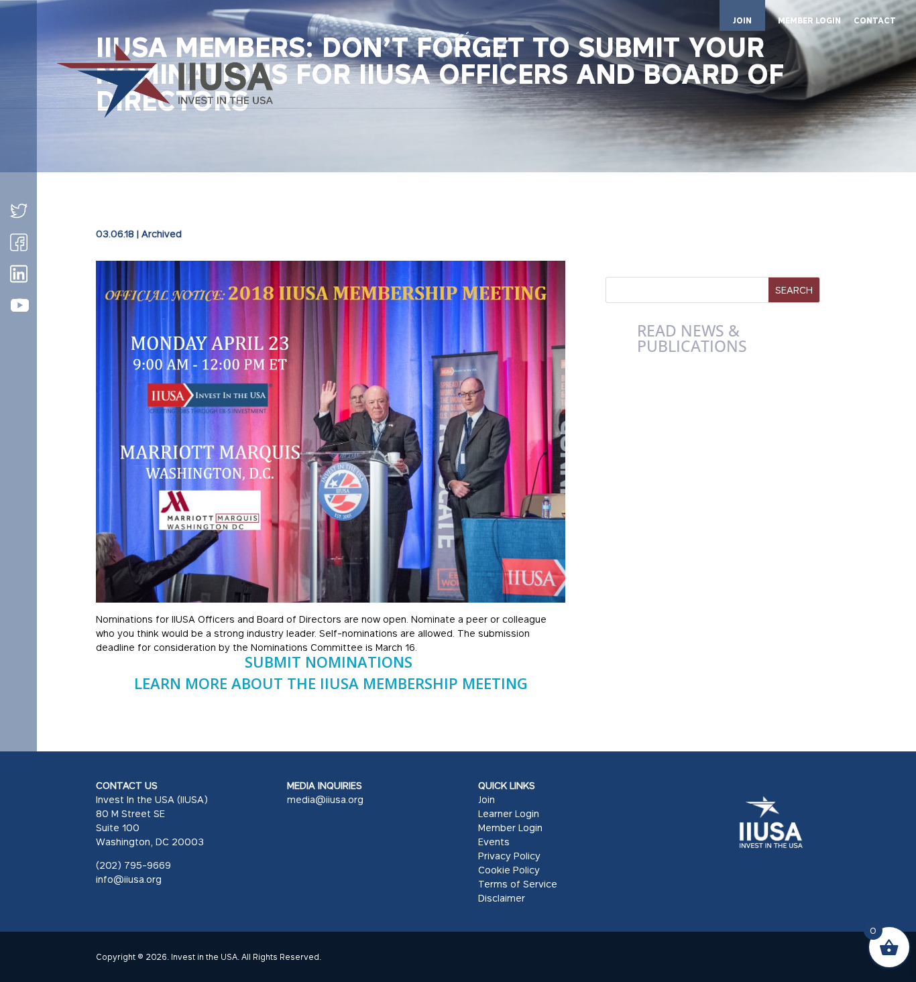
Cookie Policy (509, 869)
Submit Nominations (330, 662)
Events (494, 841)
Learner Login (508, 813)
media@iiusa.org (325, 799)
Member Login (510, 827)
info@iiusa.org (129, 879)
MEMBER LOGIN (809, 21)
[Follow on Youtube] (19, 306)
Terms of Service (517, 883)
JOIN (742, 20)
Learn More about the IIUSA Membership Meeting (331, 683)
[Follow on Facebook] (18, 242)
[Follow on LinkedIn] (18, 273)
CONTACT (875, 21)
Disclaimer (501, 898)
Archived (161, 233)
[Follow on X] (18, 210)
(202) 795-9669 (133, 865)
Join (486, 799)
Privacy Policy (509, 855)
